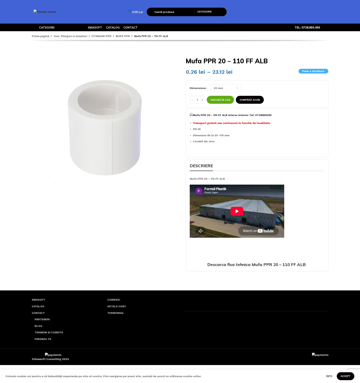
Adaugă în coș (220, 99)
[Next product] (43, 49)
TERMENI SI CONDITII (49, 332)
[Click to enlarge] (48, 183)
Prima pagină (40, 36)
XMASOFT (38, 299)
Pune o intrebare (313, 71)
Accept (346, 376)
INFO (329, 376)
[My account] (232, 12)
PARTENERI (42, 319)
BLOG (38, 325)
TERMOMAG (115, 312)
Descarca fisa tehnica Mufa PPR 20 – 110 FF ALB (257, 264)
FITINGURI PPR (101, 36)
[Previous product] (34, 49)
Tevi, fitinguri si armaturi (70, 36)
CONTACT (38, 312)
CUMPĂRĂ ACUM (250, 99)
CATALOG (38, 306)
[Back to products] (38, 49)
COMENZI (113, 299)
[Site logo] (45, 11)
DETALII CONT (116, 306)
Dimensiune (198, 88)
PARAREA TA (43, 338)
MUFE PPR (123, 36)
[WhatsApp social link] (326, 27)
